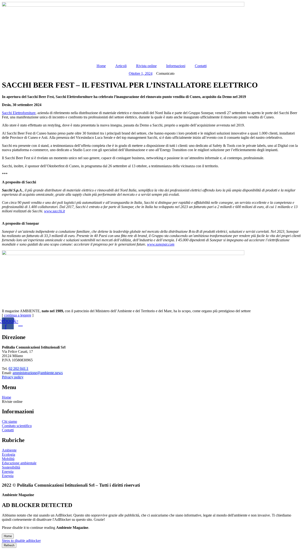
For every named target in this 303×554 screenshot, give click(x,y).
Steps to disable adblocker (21, 541)
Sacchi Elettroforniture (19, 113)
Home (101, 66)
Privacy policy (12, 377)
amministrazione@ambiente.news (38, 373)
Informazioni (175, 66)
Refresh (9, 545)
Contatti (201, 66)
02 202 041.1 (18, 369)
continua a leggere (17, 315)
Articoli (121, 66)
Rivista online (146, 66)
